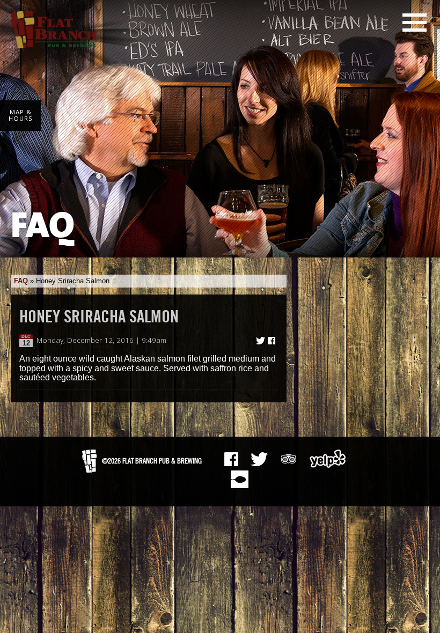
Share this (271, 340)
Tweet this (260, 340)
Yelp (328, 459)
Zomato (239, 479)
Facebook (231, 459)
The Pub (259, 459)
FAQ (21, 281)
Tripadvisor (289, 458)
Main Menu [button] (414, 22)
